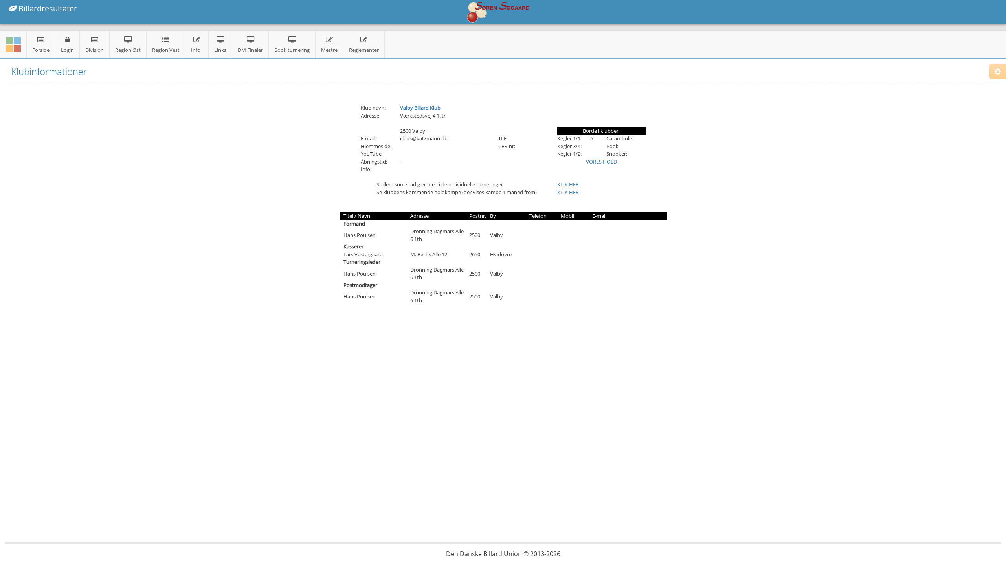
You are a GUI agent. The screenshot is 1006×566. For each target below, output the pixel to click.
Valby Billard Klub (420, 107)
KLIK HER (568, 184)
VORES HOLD (601, 161)
